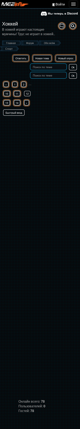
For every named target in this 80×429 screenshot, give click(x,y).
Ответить (20, 58)
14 (17, 102)
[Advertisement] (40, 158)
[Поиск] (73, 26)
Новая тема (42, 58)
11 (17, 93)
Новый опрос (65, 58)
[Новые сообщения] (62, 26)
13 (6, 102)
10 (6, 93)
